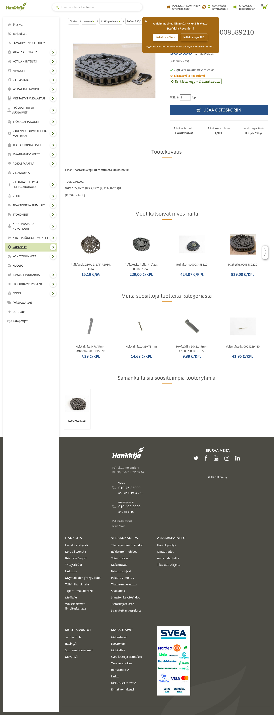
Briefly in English (76, 558)
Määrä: (174, 97)
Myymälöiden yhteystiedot (83, 578)
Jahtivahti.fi (73, 637)
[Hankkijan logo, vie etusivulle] (17, 6)
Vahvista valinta (165, 37)
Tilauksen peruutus (124, 584)
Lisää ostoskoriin (221, 110)
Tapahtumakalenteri (79, 591)
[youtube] (217, 458)
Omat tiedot (165, 552)
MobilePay (118, 650)
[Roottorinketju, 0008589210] (114, 71)
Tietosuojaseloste (122, 604)
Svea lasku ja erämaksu (126, 657)
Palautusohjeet (121, 571)
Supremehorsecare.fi (79, 650)
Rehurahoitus (120, 670)
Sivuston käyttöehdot (125, 597)
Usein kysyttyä (166, 545)
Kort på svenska (75, 552)
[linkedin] (238, 458)
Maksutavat (119, 565)
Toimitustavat (120, 558)
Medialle (71, 597)
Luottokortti (119, 644)
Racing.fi (71, 644)
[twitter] (196, 458)
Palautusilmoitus (122, 578)
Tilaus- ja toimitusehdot (127, 545)
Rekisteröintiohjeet (124, 552)
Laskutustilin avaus (123, 683)
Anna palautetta (168, 558)
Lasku (115, 676)
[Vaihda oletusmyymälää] (204, 7)
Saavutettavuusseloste (126, 611)
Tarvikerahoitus (121, 663)
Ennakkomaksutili (123, 689)
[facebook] (207, 458)
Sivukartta (118, 591)
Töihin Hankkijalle (77, 584)
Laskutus (71, 571)
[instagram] (227, 458)
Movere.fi (71, 657)
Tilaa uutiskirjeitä (168, 565)
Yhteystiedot (73, 565)
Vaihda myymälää (194, 37)
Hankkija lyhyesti (76, 545)
